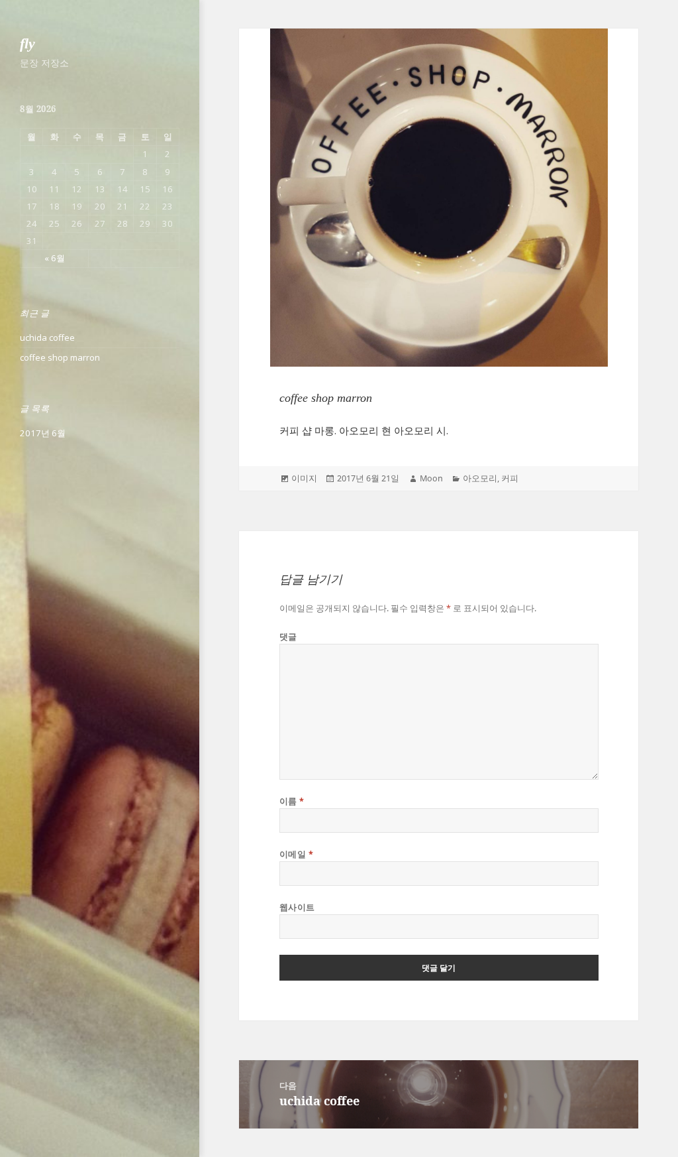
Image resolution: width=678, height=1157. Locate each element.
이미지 (304, 478)
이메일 (296, 854)
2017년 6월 (43, 433)
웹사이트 (297, 907)
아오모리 (480, 478)
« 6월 (54, 258)
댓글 (288, 636)
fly (27, 43)
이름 (292, 801)
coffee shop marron (60, 357)
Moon (431, 478)
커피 (509, 478)
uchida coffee (47, 337)
